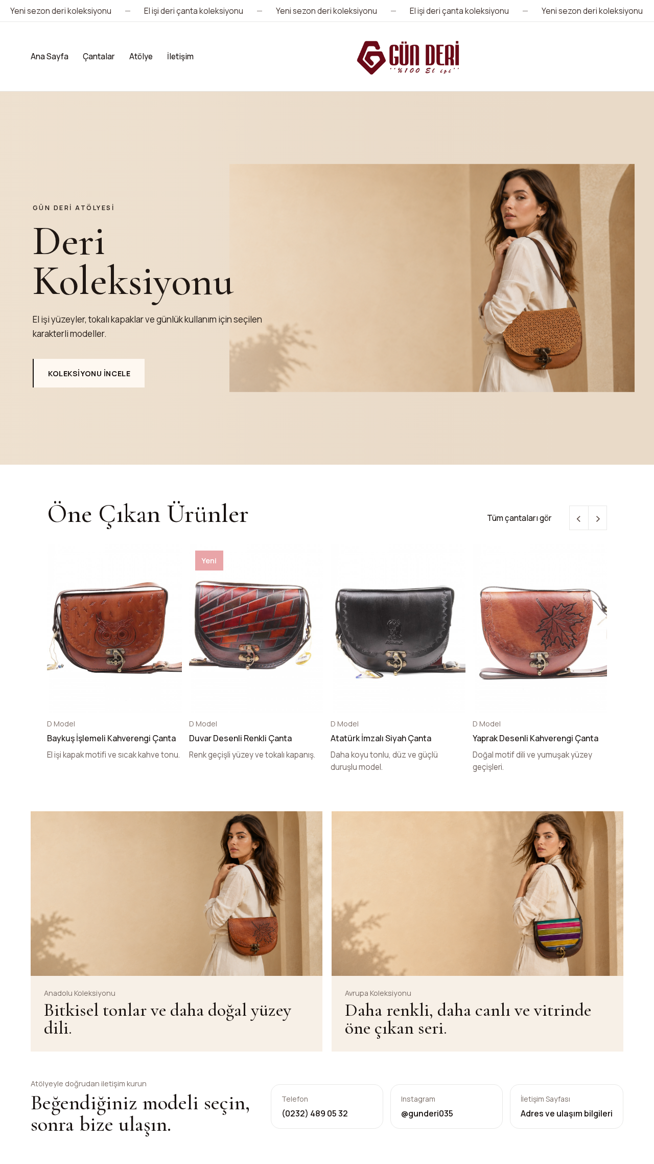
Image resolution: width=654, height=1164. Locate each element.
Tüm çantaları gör (519, 518)
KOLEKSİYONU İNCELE (89, 373)
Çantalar (99, 56)
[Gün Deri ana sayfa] (408, 56)
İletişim (180, 56)
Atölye (141, 56)
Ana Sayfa (49, 56)
